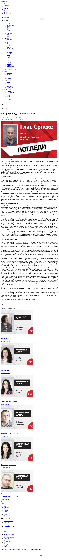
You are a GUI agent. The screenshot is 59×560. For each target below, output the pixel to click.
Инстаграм (20, 299)
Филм (8, 55)
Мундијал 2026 (11, 68)
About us (6, 533)
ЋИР (7, 16)
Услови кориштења (9, 534)
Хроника (6, 6)
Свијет (8, 32)
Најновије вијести (11, 25)
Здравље (9, 91)
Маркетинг (7, 522)
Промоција (10, 43)
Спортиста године (11, 69)
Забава (5, 12)
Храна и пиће (10, 92)
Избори (9, 34)
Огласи (9, 42)
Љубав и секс (10, 87)
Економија (6, 5)
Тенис (8, 65)
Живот (8, 95)
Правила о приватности (10, 535)
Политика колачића (9, 537)
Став (8, 36)
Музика (9, 56)
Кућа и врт (9, 93)
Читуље (6, 523)
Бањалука (9, 33)
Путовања (9, 77)
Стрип (8, 57)
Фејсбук (14, 299)
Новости (6, 4)
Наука (8, 74)
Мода (8, 96)
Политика (9, 26)
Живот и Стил (7, 13)
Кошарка (9, 64)
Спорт (5, 9)
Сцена (8, 83)
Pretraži (42, 19)
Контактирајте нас (8, 521)
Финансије (9, 41)
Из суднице (10, 48)
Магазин (6, 10)
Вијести (9, 47)
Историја (9, 73)
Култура (6, 8)
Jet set (8, 82)
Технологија (10, 75)
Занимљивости (11, 84)
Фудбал (9, 62)
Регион (9, 30)
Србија (8, 29)
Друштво (9, 28)
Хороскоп (9, 86)
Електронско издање (9, 526)
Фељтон (9, 78)
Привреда (9, 39)
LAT (5, 16)
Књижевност (10, 53)
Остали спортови (11, 66)
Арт (8, 59)
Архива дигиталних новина (11, 525)
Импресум (6, 538)
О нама (5, 531)
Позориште (10, 52)
